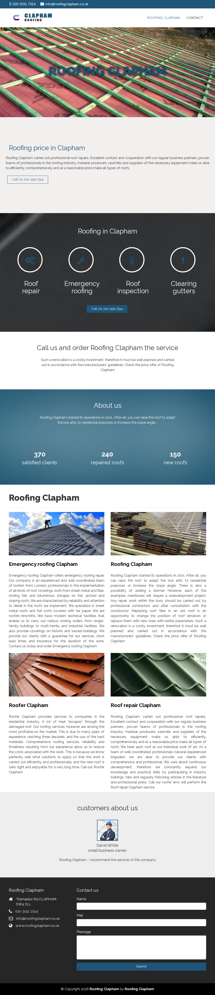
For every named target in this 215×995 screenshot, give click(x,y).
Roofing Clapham (163, 18)
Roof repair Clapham (136, 705)
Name (81, 899)
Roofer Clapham (28, 705)
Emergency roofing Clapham (43, 564)
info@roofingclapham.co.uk (67, 4)
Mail (80, 915)
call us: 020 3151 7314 (107, 309)
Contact (194, 18)
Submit (141, 966)
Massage (84, 932)
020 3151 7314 (24, 4)
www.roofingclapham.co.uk (37, 925)
